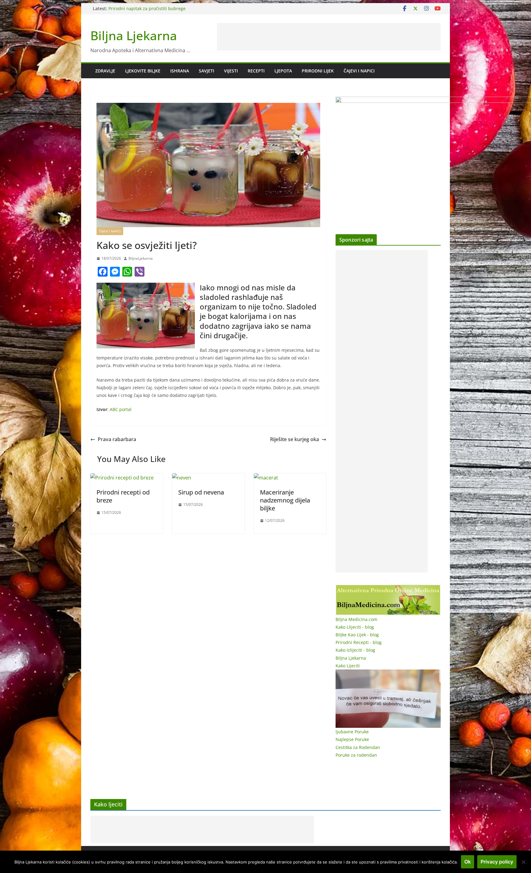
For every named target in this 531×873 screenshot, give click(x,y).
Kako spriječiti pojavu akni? (136, 8)
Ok (467, 862)
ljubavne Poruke (352, 732)
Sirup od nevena (201, 492)
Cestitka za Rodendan (358, 747)
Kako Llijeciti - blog (355, 627)
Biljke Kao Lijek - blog (357, 635)
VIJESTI (231, 71)
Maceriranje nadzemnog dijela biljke (285, 500)
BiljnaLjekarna (140, 258)
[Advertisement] (329, 37)
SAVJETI (206, 71)
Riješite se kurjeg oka (294, 439)
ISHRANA (179, 71)
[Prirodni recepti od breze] (122, 477)
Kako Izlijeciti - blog (355, 650)
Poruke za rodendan (356, 755)
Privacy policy (497, 862)
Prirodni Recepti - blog (359, 642)
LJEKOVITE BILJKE (142, 71)
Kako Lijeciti (348, 666)
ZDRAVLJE (105, 71)
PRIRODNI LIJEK (318, 71)
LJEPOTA (283, 71)
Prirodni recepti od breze (123, 496)
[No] (523, 862)
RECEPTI (256, 71)
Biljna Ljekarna (133, 35)
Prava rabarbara (117, 439)
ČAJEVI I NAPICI (359, 71)
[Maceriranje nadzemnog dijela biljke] (266, 477)
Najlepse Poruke (352, 739)
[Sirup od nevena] (181, 477)
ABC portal (121, 409)
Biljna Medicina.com (356, 619)
